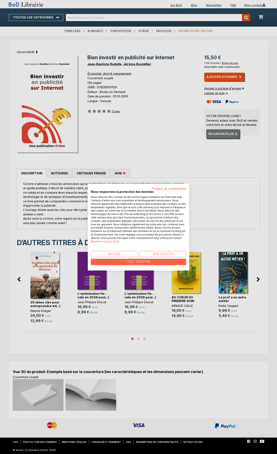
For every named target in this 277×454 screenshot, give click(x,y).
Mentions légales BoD (105, 241)
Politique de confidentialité (169, 188)
